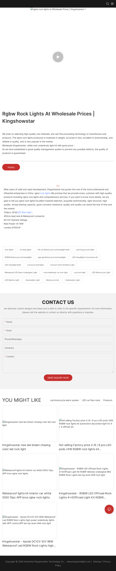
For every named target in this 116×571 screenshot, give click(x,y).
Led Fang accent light (85, 250)
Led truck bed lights (35, 265)
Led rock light (79, 272)
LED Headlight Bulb (13, 265)
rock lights (45, 193)
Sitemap (97, 561)
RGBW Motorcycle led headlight (18, 257)
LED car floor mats (91, 400)
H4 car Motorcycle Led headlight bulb (53, 250)
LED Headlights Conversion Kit (85, 257)
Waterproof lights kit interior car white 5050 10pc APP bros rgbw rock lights (26, 495)
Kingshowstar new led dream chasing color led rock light (26, 447)
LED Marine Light (12, 280)
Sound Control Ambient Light (62, 265)
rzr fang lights (25, 250)
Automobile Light (33, 280)
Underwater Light (72, 280)
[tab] (58, 184)
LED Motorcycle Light (101, 272)
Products (107, 400)
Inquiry (11, 167)
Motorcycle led (52, 280)
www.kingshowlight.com (79, 561)
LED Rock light (24, 212)
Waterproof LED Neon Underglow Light (21, 272)
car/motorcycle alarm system (64, 400)
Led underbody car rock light (56, 272)
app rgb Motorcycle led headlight (52, 257)
